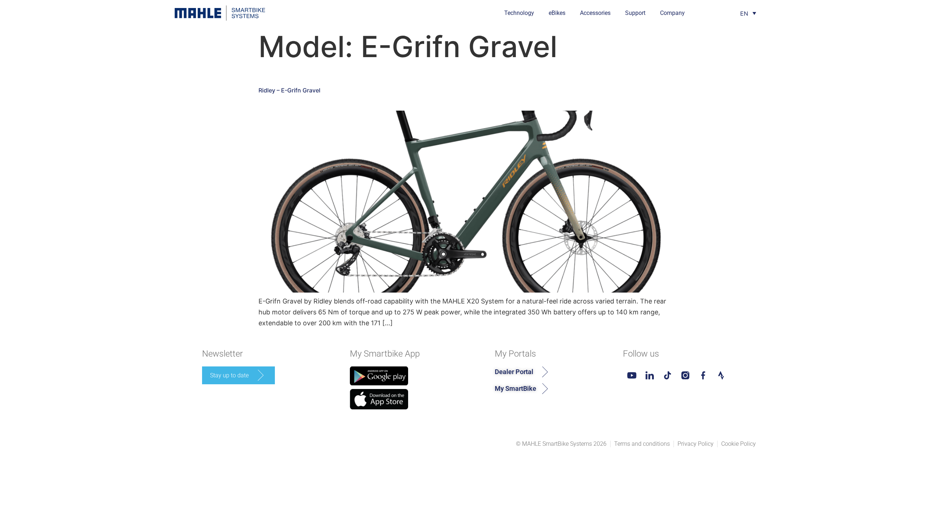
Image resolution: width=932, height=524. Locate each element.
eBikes (557, 12)
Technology (519, 12)
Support (635, 12)
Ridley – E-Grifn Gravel (289, 90)
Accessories (595, 12)
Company (672, 12)
